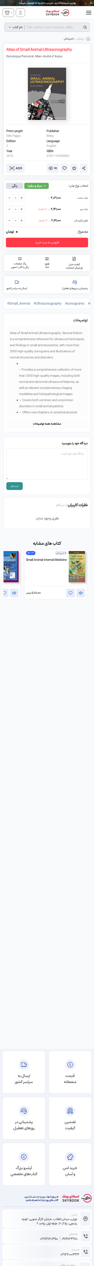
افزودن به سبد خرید (47, 242)
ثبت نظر (14, 486)
